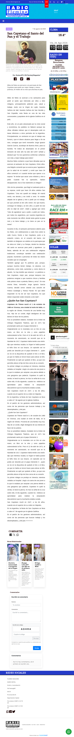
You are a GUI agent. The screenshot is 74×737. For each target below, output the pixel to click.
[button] (43, 2)
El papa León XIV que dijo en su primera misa (26, 566)
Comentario (15, 609)
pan (44, 24)
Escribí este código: (18, 625)
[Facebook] (58, 2)
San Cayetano (24, 24)
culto (53, 24)
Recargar (36, 638)
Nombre (14, 602)
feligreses (36, 24)
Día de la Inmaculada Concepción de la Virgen (12, 565)
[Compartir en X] (14, 534)
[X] (54, 2)
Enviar (37, 648)
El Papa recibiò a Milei (38, 564)
